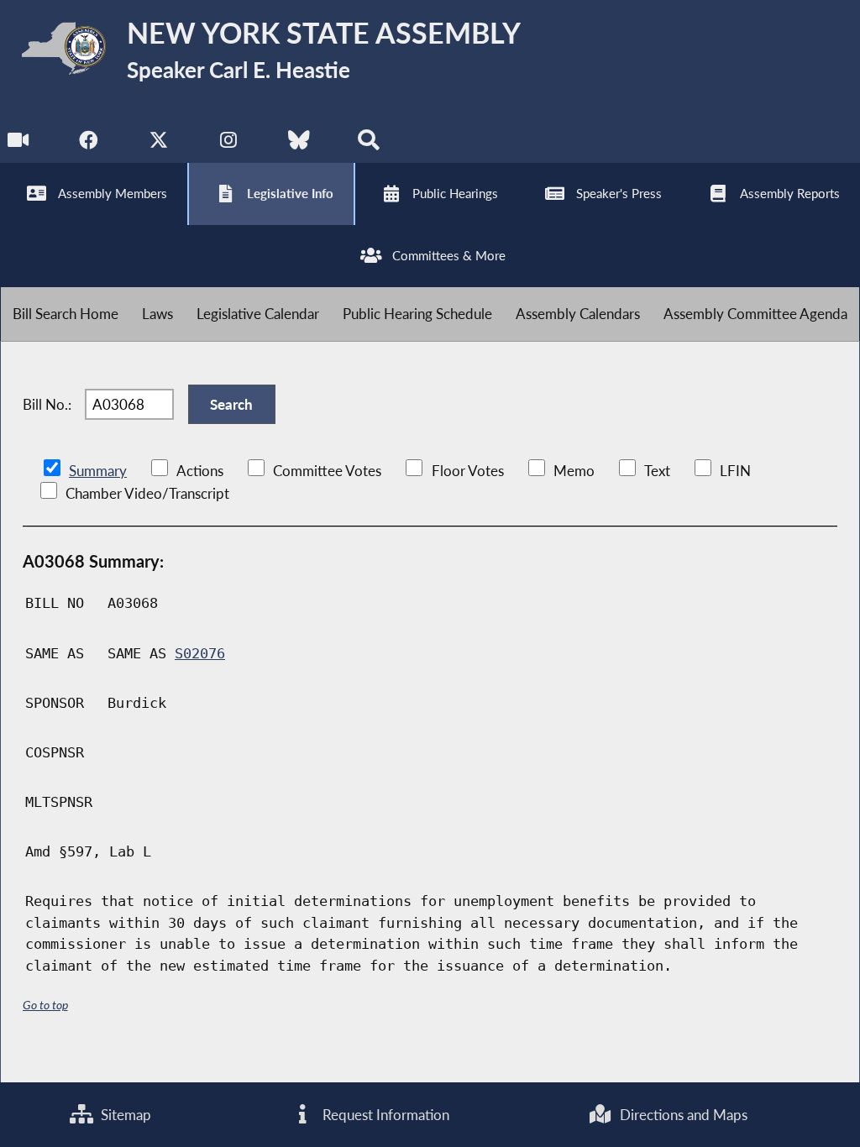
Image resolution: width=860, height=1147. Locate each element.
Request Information (384, 1114)
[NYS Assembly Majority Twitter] (159, 144)
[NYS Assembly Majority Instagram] (229, 144)
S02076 (200, 653)
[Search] (368, 144)
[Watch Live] (19, 144)
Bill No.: (47, 404)
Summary (98, 470)
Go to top (45, 1005)
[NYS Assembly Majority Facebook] (89, 144)
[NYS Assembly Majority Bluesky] (298, 144)
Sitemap (124, 1114)
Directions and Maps (681, 1114)
